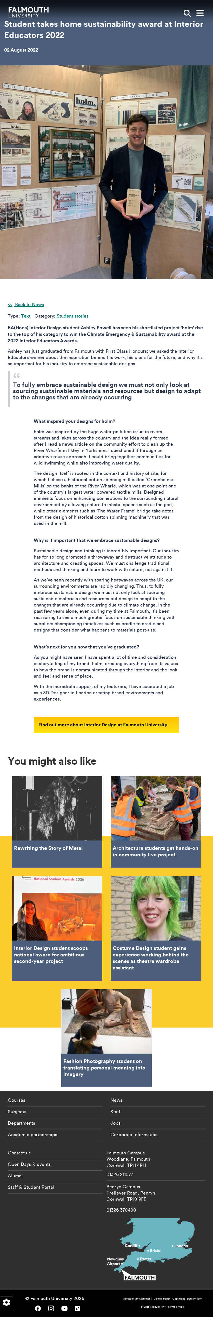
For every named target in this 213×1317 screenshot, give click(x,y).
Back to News (29, 304)
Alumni (15, 1175)
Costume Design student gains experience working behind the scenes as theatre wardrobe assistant (156, 928)
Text (25, 316)
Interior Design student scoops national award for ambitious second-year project (57, 928)
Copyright (178, 1298)
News (116, 1100)
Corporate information (134, 1134)
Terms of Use (176, 1306)
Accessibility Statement (137, 1298)
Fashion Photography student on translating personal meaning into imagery (106, 1038)
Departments (21, 1123)
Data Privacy (194, 1298)
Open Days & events (29, 1164)
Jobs (115, 1123)
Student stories (73, 316)
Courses (16, 1100)
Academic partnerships (32, 1134)
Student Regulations (153, 1306)
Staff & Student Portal (31, 1187)
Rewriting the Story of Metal (57, 822)
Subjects (17, 1111)
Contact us (19, 1152)
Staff (115, 1111)
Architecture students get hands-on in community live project (156, 822)
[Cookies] (6, 1302)
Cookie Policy (162, 1298)
